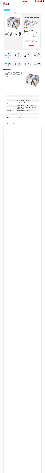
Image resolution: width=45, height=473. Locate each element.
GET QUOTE (31, 45)
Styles (29, 6)
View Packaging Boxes (27, 1)
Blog (36, 6)
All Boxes (33, 6)
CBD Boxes (25, 6)
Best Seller (20, 6)
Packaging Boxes (8, 6)
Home (4, 12)
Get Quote (7, 10)
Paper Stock (14, 6)
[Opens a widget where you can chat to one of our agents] (41, 471)
